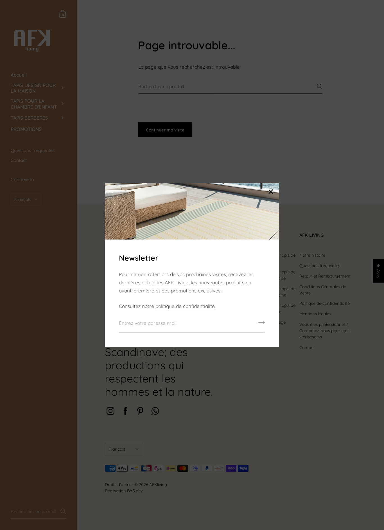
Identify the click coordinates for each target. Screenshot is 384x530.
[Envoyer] (261, 324)
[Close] (270, 192)
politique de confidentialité (185, 306)
